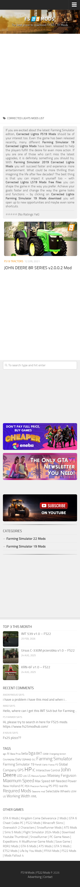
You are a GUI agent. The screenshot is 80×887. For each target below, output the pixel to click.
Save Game (62, 841)
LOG (25, 776)
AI (8, 753)
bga (32, 753)
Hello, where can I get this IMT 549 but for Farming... (40, 711)
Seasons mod (38, 791)
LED (19, 776)
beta (24, 753)
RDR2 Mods (10, 846)
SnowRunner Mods (49, 827)
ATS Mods (70, 827)
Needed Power (66, 781)
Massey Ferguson (61, 775)
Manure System (39, 776)
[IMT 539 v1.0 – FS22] (10, 639)
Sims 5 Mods (12, 832)
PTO (55, 786)
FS (56, 764)
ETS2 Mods (10, 851)
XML (34, 796)
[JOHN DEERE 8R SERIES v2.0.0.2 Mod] (40, 239)
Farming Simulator (54, 758)
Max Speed (42, 781)
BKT (39, 754)
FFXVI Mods (51, 851)
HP (28, 769)
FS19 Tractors (13, 261)
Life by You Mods (31, 851)
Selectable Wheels (58, 791)
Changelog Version (57, 754)
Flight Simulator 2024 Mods (41, 832)
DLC (34, 759)
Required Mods (17, 790)
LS (29, 776)
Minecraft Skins (53, 823)
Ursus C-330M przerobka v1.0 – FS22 (48, 650)
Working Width (18, 796)
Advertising (35, 877)
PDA (27, 786)
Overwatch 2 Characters (19, 827)
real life (63, 786)
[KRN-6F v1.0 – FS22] (10, 672)
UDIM (73, 791)
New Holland (11, 786)
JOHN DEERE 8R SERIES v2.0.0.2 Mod (38, 267)
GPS (20, 770)
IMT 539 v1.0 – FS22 (36, 634)
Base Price (15, 753)
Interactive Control (48, 770)
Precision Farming (39, 786)
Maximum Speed (18, 780)
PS (50, 786)
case (46, 753)
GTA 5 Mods (62, 846)
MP (53, 781)
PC (22, 786)
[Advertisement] (40, 74)
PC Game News (60, 837)
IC (33, 770)
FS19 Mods (28, 872)
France (51, 765)
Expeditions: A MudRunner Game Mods (28, 841)
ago (4, 754)
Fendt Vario (41, 764)
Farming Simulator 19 (18, 764)
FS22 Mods (33, 823)
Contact (47, 877)
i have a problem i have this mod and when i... (35, 699)
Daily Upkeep (23, 759)
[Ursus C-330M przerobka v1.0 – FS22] (10, 655)
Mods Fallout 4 (14, 855)
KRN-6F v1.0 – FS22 (35, 667)
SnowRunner (38, 837)
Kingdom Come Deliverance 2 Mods (44, 818)
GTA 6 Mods (11, 818)
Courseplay (9, 759)
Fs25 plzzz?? (12, 738)
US (4, 796)
